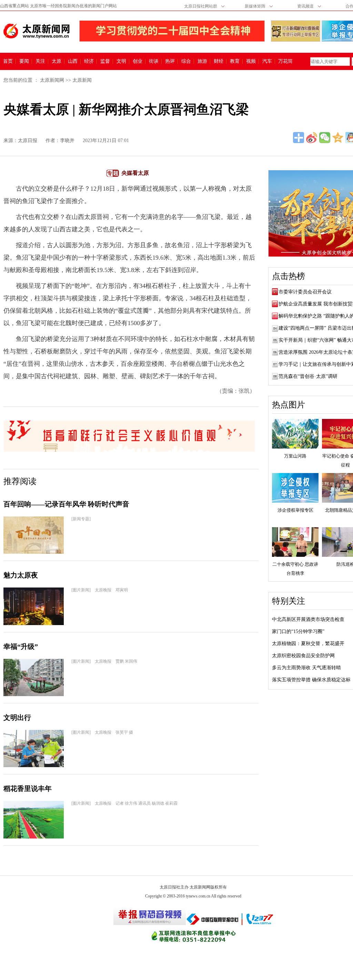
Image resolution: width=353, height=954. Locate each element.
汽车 (267, 61)
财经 (218, 61)
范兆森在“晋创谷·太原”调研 (308, 376)
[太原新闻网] (36, 31)
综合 (186, 61)
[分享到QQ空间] (337, 137)
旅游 (202, 61)
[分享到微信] (324, 137)
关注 (40, 61)
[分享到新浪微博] (311, 137)
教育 (235, 61)
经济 (89, 61)
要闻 (24, 61)
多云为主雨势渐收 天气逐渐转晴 (306, 667)
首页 (8, 61)
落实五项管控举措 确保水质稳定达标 (311, 679)
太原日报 (27, 140)
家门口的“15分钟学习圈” (298, 631)
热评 (170, 61)
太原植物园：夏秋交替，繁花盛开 (308, 643)
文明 (121, 61)
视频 (251, 61)
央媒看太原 (135, 173)
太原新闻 (82, 80)
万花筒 (284, 61)
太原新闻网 (52, 80)
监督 (105, 61)
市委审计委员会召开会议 (305, 291)
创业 (137, 61)
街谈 (154, 61)
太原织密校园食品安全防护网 (303, 655)
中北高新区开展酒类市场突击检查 (308, 619)
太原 (56, 61)
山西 (73, 61)
